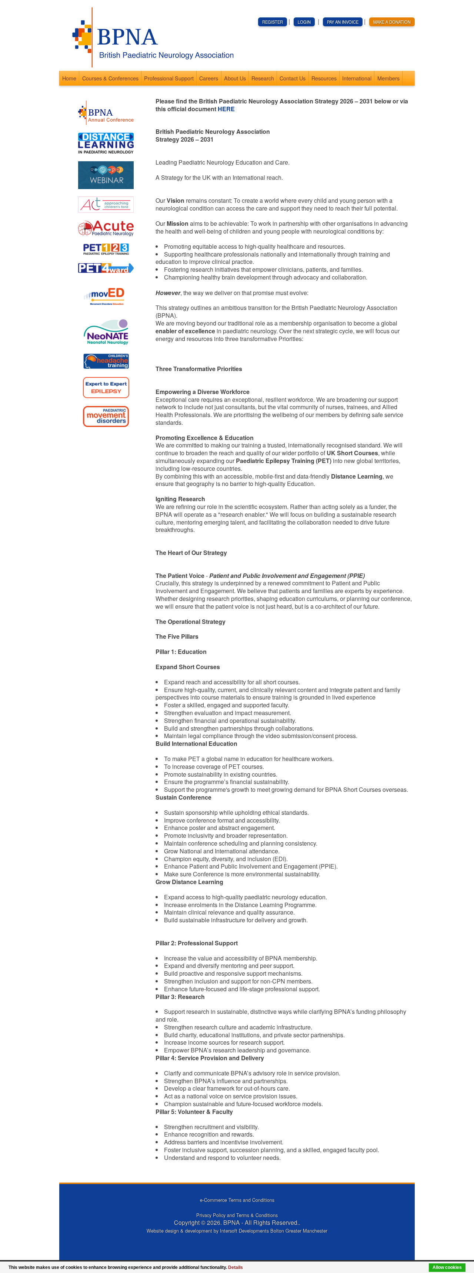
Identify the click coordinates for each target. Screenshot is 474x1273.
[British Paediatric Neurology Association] (150, 66)
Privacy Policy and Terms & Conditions (237, 1215)
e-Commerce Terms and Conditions (237, 1199)
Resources (324, 78)
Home (69, 78)
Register (272, 22)
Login (304, 22)
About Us (235, 78)
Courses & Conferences (110, 78)
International (356, 78)
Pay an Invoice (342, 22)
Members (388, 78)
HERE (226, 109)
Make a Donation (392, 22)
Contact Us (293, 78)
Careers (208, 78)
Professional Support (169, 78)
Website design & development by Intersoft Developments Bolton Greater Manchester (237, 1230)
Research (262, 78)
